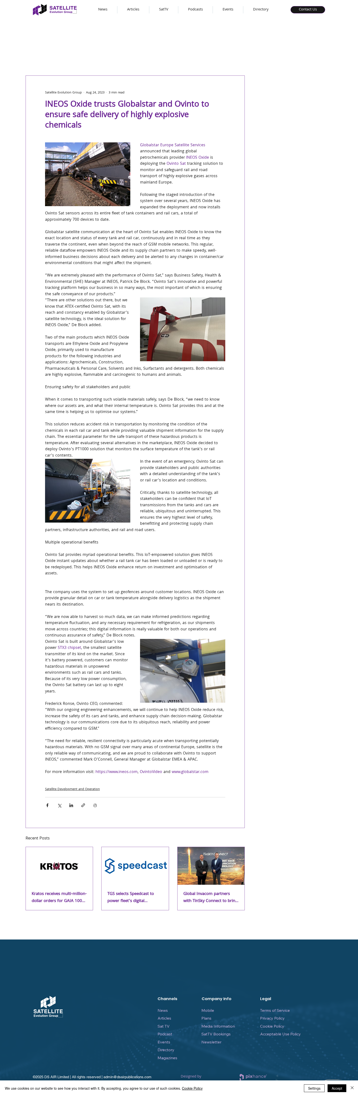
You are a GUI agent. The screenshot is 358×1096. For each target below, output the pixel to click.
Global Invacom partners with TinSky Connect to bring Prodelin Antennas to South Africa (210, 898)
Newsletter (211, 1042)
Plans (206, 1018)
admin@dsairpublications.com (127, 1077)
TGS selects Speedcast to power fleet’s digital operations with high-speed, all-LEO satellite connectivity (133, 898)
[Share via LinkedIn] (71, 805)
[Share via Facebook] (47, 805)
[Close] (352, 1088)
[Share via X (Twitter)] (59, 805)
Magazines (167, 1057)
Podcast (165, 1034)
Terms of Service (275, 1010)
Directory (166, 1049)
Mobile (207, 1010)
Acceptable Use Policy (280, 1034)
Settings (314, 1088)
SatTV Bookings (216, 1034)
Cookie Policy (272, 1026)
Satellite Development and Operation (72, 789)
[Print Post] (95, 805)
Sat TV (164, 1026)
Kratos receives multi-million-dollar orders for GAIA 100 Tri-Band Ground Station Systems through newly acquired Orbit (59, 898)
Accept (337, 1088)
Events (164, 1042)
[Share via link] (83, 805)
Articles (164, 1018)
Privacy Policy (272, 1018)
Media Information (218, 1026)
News (163, 1010)
